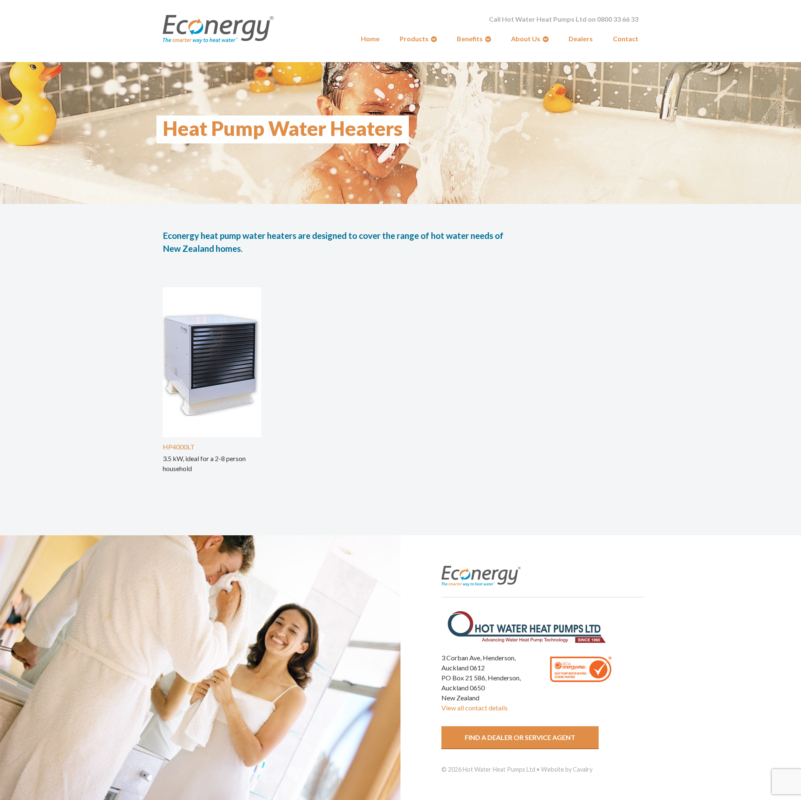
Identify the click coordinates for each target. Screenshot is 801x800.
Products (414, 39)
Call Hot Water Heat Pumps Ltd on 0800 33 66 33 (563, 19)
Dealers (581, 39)
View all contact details (474, 708)
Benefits (470, 39)
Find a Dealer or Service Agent (520, 737)
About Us (525, 39)
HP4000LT (179, 447)
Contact (625, 39)
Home (370, 39)
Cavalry (582, 769)
